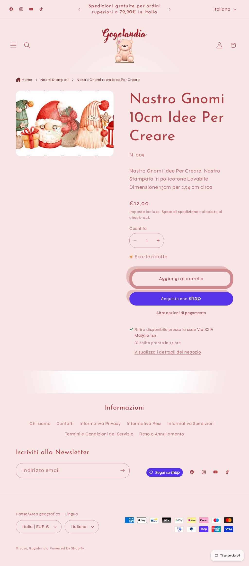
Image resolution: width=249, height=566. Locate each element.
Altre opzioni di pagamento (181, 313)
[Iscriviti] (122, 470)
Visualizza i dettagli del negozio (167, 352)
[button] (13, 45)
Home (27, 79)
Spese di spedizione (180, 212)
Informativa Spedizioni (191, 423)
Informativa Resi (144, 423)
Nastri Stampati (54, 79)
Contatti (65, 423)
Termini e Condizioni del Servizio (99, 434)
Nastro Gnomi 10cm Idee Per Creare (108, 79)
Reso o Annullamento (161, 434)
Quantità (138, 228)
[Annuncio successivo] (169, 9)
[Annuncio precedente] (79, 9)
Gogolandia (39, 548)
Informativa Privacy (100, 423)
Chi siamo (39, 423)
